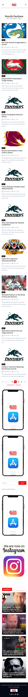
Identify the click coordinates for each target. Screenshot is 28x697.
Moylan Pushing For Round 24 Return (12, 116)
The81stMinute (7, 47)
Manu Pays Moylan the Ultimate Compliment (13, 224)
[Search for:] (10, 483)
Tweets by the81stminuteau (8, 489)
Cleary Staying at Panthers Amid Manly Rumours (13, 188)
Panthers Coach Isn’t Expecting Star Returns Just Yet (13, 368)
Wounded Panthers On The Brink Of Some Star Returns (13, 296)
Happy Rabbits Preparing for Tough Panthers (12, 79)
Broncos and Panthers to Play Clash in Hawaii (12, 152)
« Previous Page (10, 385)
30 (18, 382)
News (3, 40)
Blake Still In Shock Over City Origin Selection (12, 332)
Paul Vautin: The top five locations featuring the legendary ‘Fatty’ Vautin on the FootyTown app (14, 610)
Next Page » (18, 385)
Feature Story (6, 594)
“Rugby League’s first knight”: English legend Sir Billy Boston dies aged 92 (14, 674)
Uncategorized (7, 638)
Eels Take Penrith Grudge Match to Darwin (14, 43)
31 (21, 382)
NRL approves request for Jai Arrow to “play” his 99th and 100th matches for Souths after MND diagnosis (14, 653)
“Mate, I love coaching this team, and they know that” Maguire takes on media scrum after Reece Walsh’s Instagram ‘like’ (14, 632)
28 (12, 382)
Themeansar (16, 687)
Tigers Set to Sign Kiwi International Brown (9, 260)
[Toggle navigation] (3, 5)
